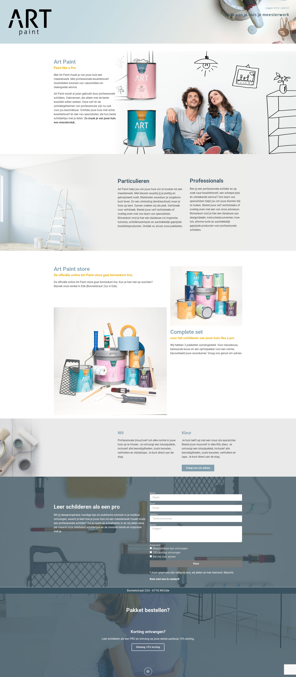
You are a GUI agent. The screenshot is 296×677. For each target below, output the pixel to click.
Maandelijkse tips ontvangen (170, 548)
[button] (148, 671)
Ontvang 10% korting (148, 647)
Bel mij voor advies (164, 556)
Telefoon (154, 514)
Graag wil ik (155, 545)
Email (152, 504)
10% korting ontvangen (167, 552)
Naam (153, 493)
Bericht (153, 525)
